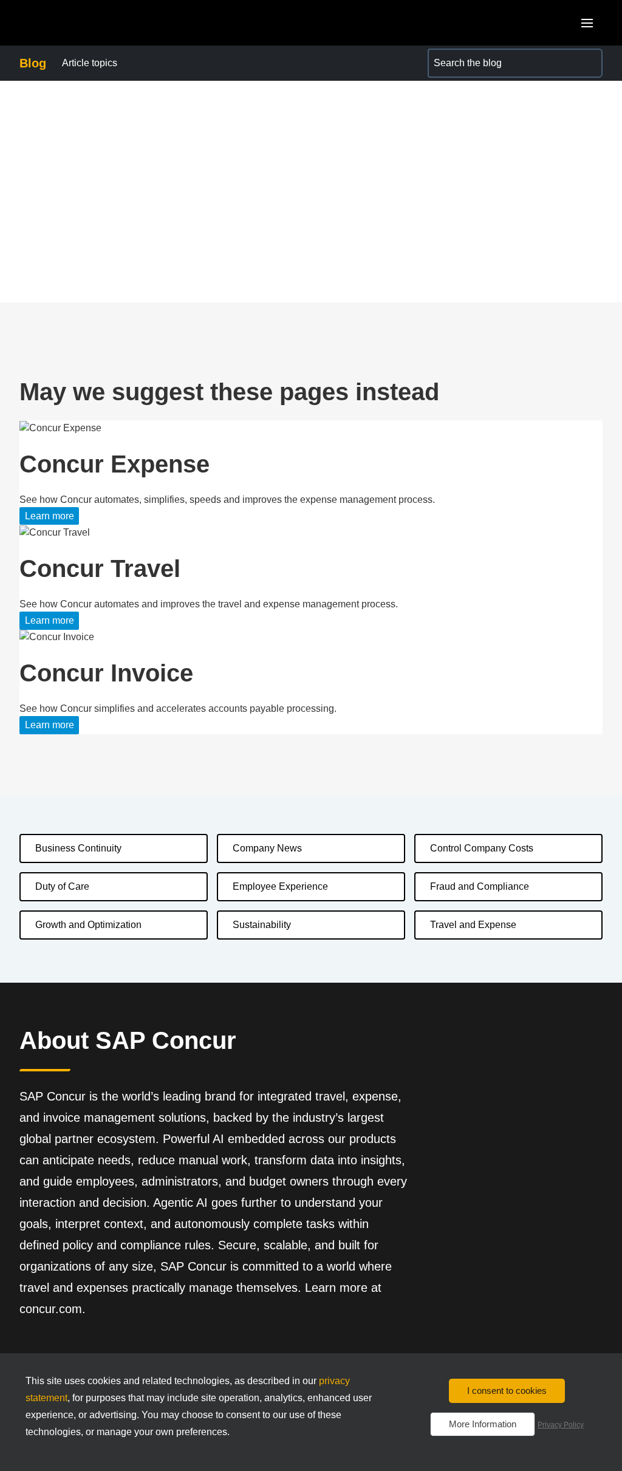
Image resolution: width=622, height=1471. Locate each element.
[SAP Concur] (75, 23)
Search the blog (462, 55)
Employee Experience (280, 886)
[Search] (588, 63)
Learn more (49, 516)
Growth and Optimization (88, 925)
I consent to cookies (507, 1390)
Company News (267, 848)
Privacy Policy (561, 1425)
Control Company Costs (481, 848)
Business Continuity (78, 848)
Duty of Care (62, 886)
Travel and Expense (473, 925)
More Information (482, 1424)
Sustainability (262, 925)
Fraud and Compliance (479, 886)
